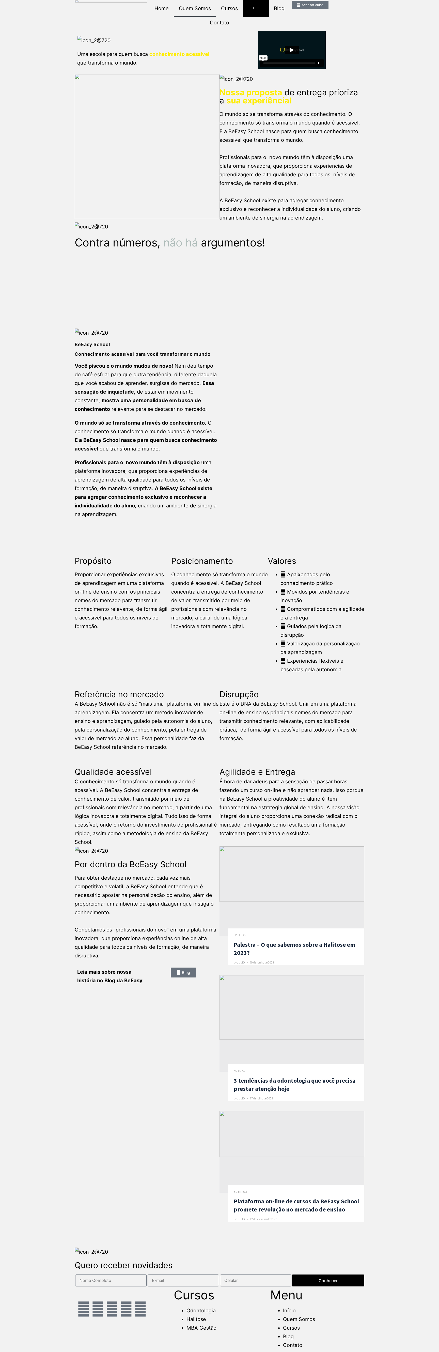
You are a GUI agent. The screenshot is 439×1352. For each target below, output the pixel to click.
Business (240, 1191)
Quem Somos (195, 8)
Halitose (240, 935)
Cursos (229, 8)
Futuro (239, 1071)
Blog (279, 8)
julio (241, 962)
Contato (219, 23)
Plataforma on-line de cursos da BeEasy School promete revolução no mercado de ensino (296, 1205)
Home (161, 8)
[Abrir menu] (256, 8)
